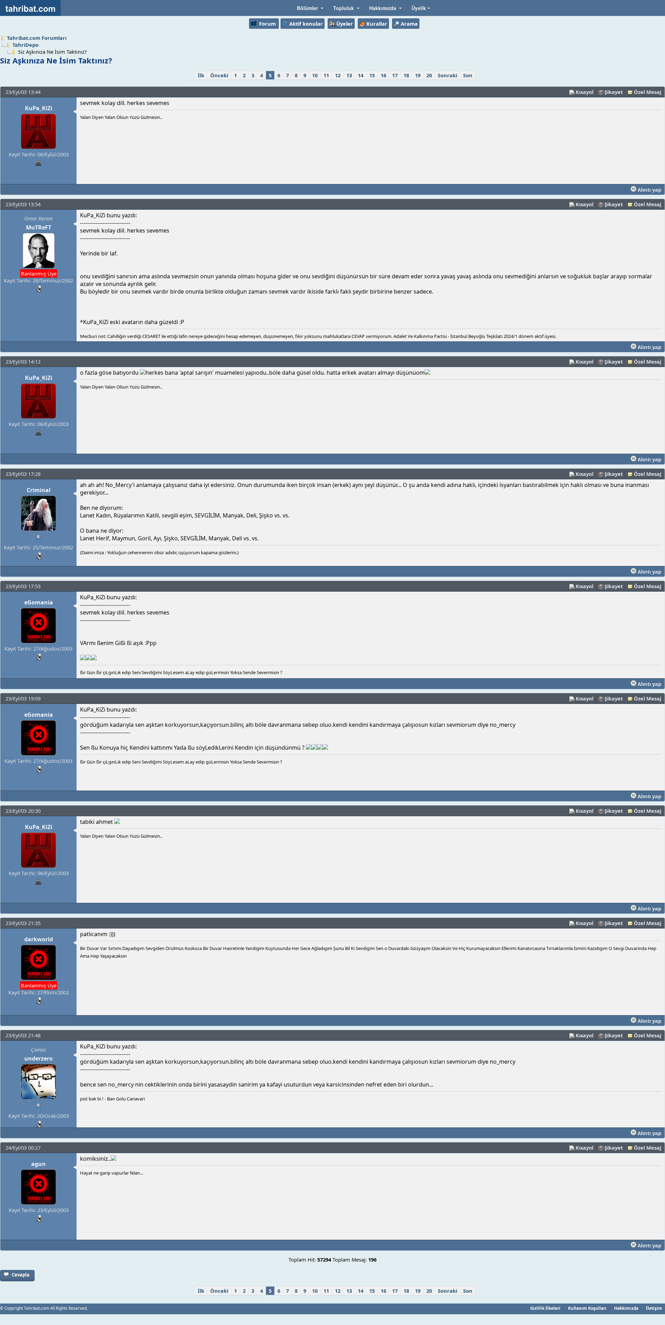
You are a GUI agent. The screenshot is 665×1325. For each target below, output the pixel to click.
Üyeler (344, 23)
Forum (267, 23)
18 (406, 75)
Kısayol (584, 91)
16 (383, 75)
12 (337, 75)
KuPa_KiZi (38, 108)
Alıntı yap (648, 189)
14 (360, 75)
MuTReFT (38, 227)
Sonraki (447, 75)
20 (429, 75)
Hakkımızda (626, 1308)
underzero (38, 1058)
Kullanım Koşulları (587, 1308)
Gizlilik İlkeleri (545, 1308)
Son (467, 75)
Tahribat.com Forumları (36, 37)
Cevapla (20, 1275)
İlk (201, 75)
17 (395, 75)
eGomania (38, 602)
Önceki (219, 75)
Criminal (39, 490)
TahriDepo (25, 44)
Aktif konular (306, 23)
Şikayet (613, 91)
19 (417, 75)
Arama (409, 23)
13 (349, 75)
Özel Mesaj (647, 91)
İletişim (654, 1308)
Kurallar (376, 23)
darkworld (38, 939)
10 (315, 75)
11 (326, 75)
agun (38, 1164)
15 (372, 75)
